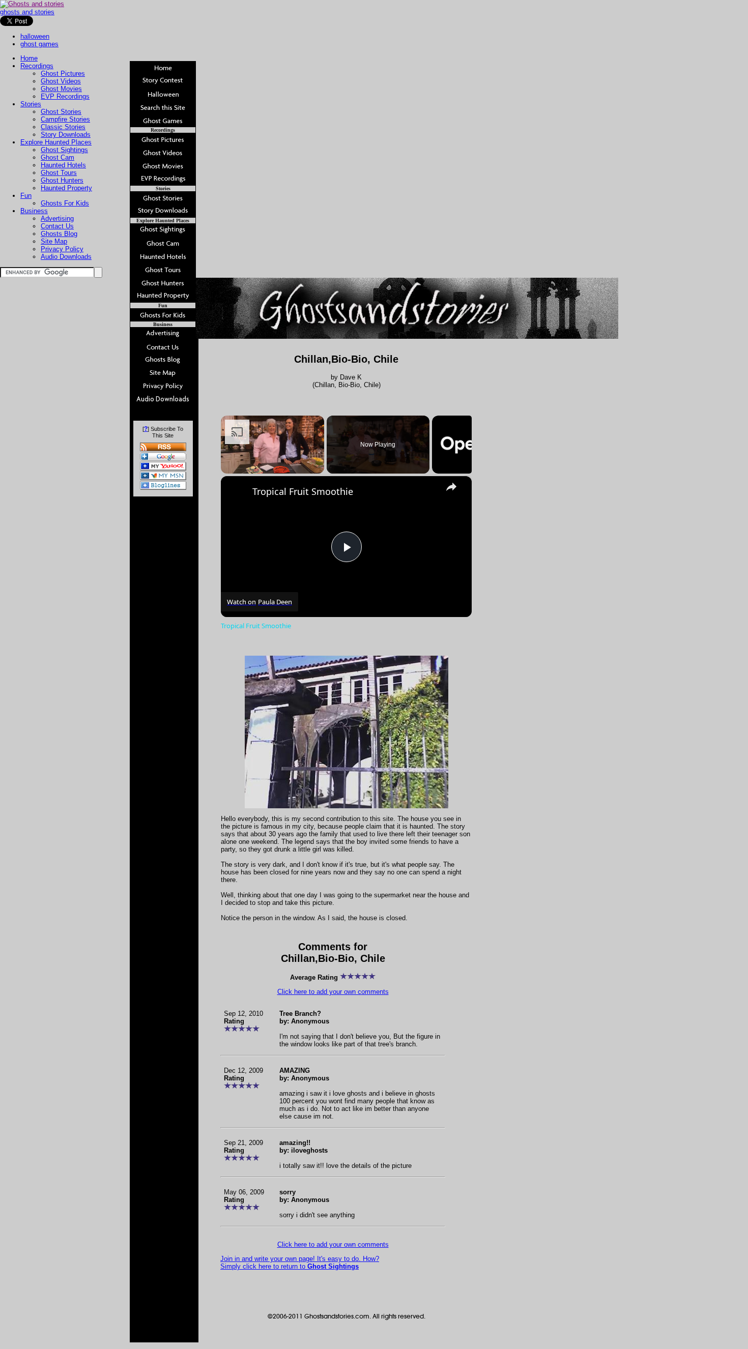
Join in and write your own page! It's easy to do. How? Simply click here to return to (299, 1262)
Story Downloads (66, 134)
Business (34, 211)
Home (29, 58)
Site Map (54, 241)
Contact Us (57, 226)
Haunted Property (66, 188)
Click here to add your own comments (333, 991)
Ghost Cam (57, 157)
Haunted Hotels (63, 165)
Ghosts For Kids (65, 203)
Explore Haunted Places (56, 142)
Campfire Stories (65, 119)
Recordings (36, 66)
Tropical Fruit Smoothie (302, 491)
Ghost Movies (61, 89)
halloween (34, 36)
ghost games (39, 44)
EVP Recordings (65, 96)
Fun (26, 195)
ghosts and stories (27, 12)
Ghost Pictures (63, 73)
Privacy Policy (62, 249)
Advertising (57, 218)
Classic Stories (63, 127)
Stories (30, 104)
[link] (237, 492)
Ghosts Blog (59, 234)
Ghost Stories (61, 111)
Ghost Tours (59, 173)
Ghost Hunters (62, 180)
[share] (451, 487)
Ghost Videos (61, 81)
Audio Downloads (66, 256)
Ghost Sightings (64, 150)
